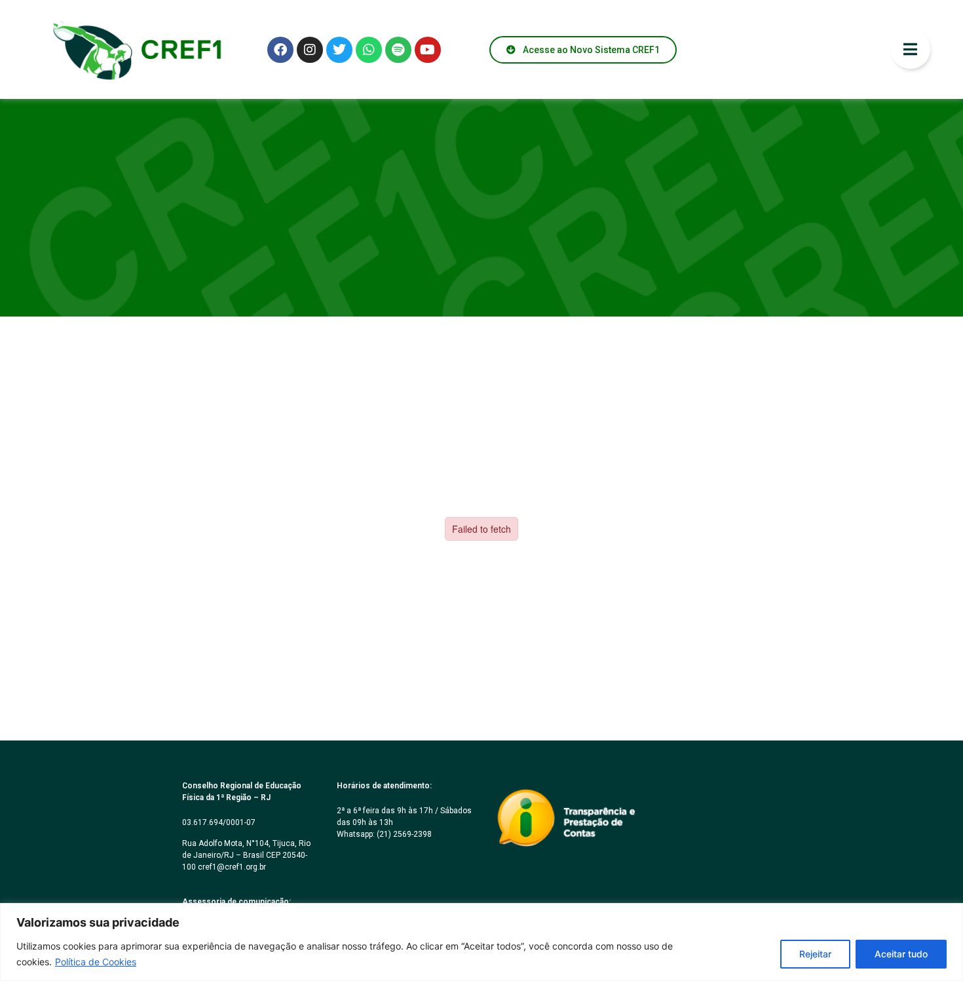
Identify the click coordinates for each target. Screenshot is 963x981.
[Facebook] (280, 50)
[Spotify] (398, 50)
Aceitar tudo (901, 953)
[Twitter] (339, 50)
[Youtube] (428, 50)
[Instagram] (310, 50)
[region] (481, 942)
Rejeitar (815, 953)
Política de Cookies (95, 961)
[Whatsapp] (369, 50)
